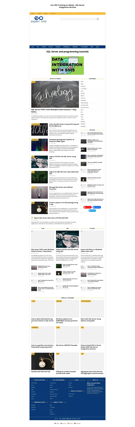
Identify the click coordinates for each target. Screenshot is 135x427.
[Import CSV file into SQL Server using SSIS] (67, 239)
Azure (82, 81)
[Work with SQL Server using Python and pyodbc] (83, 150)
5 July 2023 (90, 158)
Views (51, 387)
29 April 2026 (53, 206)
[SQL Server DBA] (39, 129)
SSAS (82, 110)
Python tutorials (84, 102)
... (31, 261)
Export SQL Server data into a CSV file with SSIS (51, 218)
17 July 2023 (91, 290)
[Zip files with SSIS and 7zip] (83, 179)
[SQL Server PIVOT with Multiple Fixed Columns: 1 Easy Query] (55, 94)
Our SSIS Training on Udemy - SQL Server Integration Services (67, 6)
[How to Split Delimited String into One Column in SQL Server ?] (83, 134)
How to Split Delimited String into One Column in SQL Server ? (95, 133)
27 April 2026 (35, 220)
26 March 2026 (85, 253)
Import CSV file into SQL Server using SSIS (62, 157)
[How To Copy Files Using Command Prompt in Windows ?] (83, 267)
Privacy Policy (71, 394)
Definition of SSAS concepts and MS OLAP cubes (95, 185)
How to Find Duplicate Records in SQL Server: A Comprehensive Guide (46, 289)
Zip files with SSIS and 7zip (94, 177)
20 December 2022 (92, 151)
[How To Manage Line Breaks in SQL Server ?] (34, 282)
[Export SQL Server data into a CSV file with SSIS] (59, 280)
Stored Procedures (54, 389)
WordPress (52, 414)
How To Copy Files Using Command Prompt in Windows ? (95, 266)
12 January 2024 (91, 144)
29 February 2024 (92, 135)
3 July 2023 (90, 173)
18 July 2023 (91, 283)
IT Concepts (83, 88)
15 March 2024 (41, 291)
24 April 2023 (91, 202)
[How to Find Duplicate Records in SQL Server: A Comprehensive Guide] (34, 289)
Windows (75, 46)
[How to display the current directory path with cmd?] (83, 289)
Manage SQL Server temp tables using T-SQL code (44, 274)
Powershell (66, 46)
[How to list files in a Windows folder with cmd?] (92, 239)
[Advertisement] (67, 35)
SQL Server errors (85, 107)
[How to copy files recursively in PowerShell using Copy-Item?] (83, 157)
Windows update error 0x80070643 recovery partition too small (95, 141)
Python (44, 46)
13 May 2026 (53, 128)
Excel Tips (83, 86)
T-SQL (32, 46)
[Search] (97, 19)
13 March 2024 (91, 164)
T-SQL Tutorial (53, 383)
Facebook (70, 387)
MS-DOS (51, 46)
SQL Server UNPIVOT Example (94, 162)
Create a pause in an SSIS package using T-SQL (63, 203)
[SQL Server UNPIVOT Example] (83, 164)
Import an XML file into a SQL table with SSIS (63, 173)
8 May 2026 (52, 160)
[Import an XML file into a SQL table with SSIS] (59, 266)
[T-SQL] (39, 192)
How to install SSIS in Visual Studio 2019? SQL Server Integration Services (94, 171)
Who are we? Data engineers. (93, 384)
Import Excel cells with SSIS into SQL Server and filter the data (95, 199)
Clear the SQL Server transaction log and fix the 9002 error (64, 125)
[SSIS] (39, 162)
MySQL (82, 95)
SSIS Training (34, 383)
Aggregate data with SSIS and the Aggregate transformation (95, 192)
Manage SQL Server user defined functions (61, 188)
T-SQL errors (84, 46)
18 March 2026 (41, 283)
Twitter (69, 385)
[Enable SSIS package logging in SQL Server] (59, 287)
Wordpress (83, 126)
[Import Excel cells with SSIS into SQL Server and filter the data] (83, 201)
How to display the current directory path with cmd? (94, 288)
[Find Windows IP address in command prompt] (83, 275)
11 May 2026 (53, 143)
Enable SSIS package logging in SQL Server (70, 286)
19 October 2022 (92, 194)
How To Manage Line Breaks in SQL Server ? (46, 281)
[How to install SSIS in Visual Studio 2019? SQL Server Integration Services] (83, 171)
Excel (97, 46)
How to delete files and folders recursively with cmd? (95, 281)
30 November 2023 (92, 269)
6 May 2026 (52, 175)
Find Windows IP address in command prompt (94, 274)
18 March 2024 (66, 288)
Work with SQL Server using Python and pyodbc (94, 149)
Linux (82, 91)
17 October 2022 (92, 179)
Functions (52, 391)
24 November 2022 (92, 187)
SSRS (82, 117)
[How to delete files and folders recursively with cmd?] (83, 282)
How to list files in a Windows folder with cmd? (91, 250)
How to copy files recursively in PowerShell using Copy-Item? (95, 156)
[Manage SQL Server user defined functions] (34, 267)
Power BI (58, 46)
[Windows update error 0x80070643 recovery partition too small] (83, 141)
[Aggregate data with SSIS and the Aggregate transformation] (83, 193)
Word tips (83, 124)
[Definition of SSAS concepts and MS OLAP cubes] (83, 186)
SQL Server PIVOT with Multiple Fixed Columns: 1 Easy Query (53, 110)
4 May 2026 (52, 191)
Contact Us (70, 396)
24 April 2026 (41, 276)
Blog (82, 84)
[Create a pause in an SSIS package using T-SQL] (59, 273)
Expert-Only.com (67, 418)
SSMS (92, 46)
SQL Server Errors (53, 394)
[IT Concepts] (39, 145)
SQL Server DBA (84, 105)
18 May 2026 (35, 113)
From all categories (67, 298)
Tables (51, 385)
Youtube (70, 383)
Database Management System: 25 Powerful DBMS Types (61, 140)
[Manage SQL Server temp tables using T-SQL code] (34, 275)
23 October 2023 (92, 276)
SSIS (38, 46)
